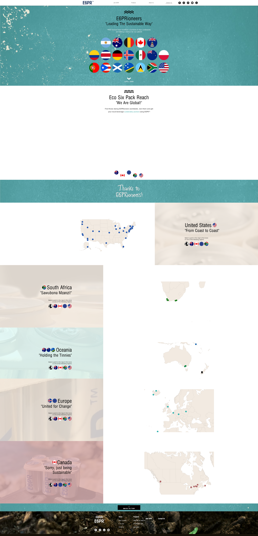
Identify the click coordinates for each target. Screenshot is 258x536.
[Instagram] (100, 530)
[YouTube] (108, 530)
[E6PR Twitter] (188, 3)
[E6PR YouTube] (192, 3)
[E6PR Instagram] (184, 3)
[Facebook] (179, 3)
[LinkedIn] (196, 3)
